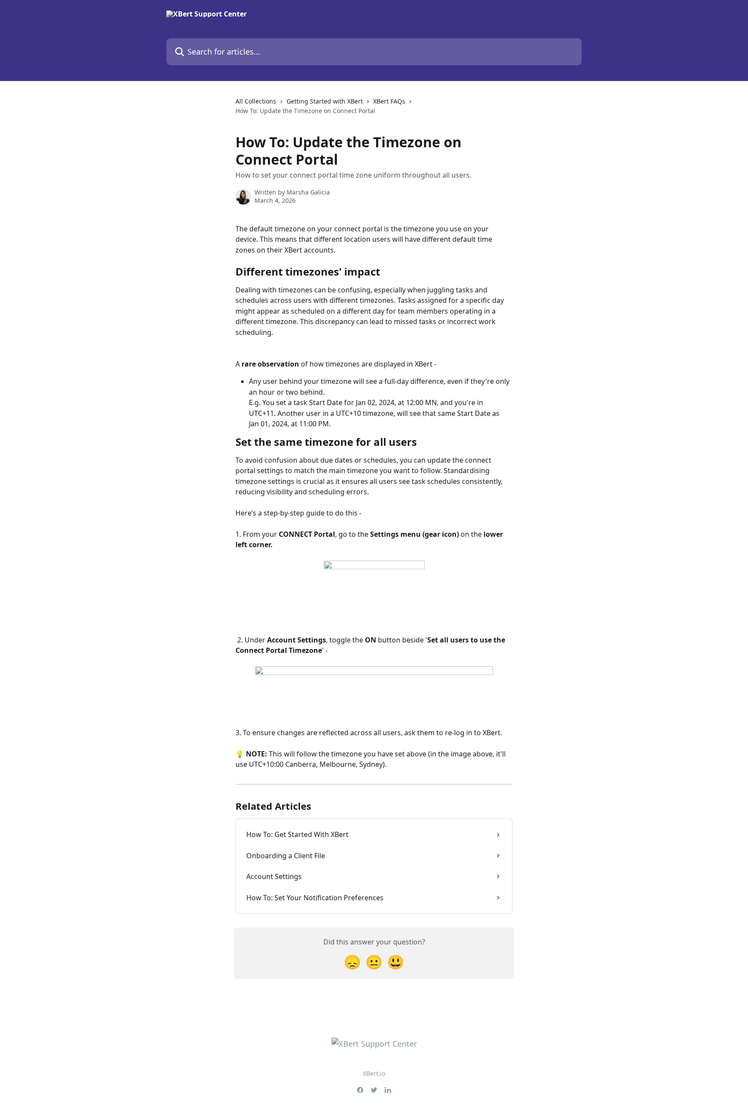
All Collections (255, 101)
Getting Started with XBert (325, 101)
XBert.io (374, 1073)
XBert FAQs (389, 101)
